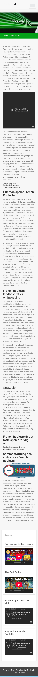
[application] (19, 556)
